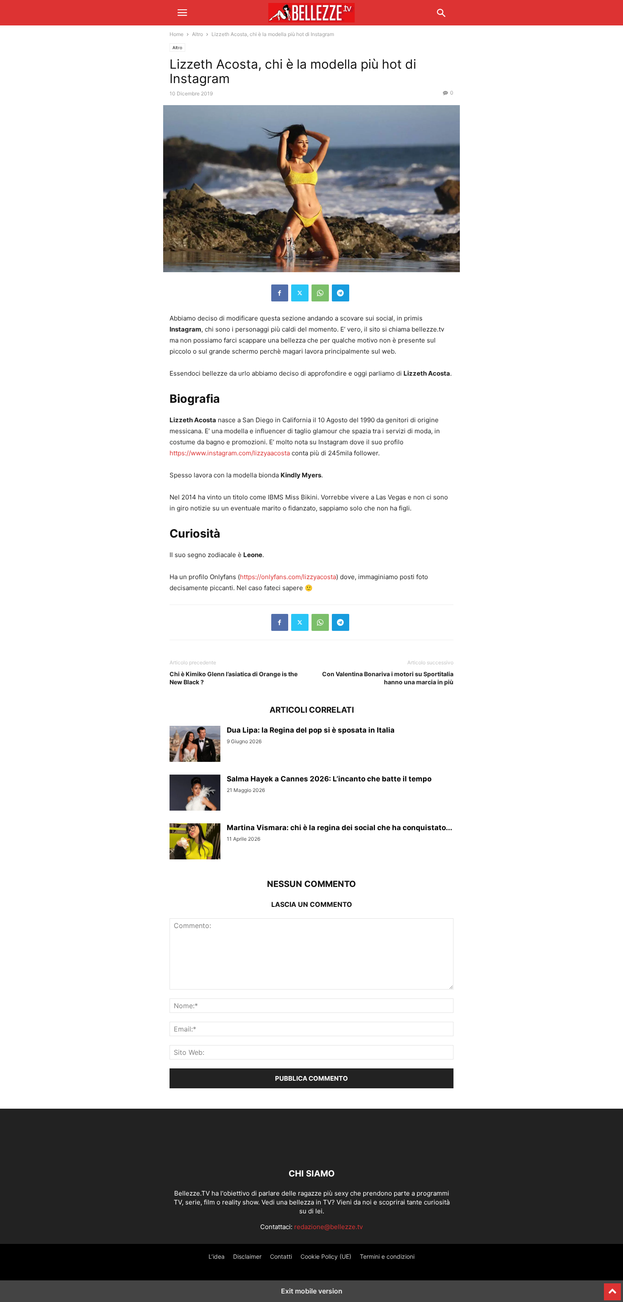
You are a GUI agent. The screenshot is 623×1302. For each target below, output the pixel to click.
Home (177, 34)
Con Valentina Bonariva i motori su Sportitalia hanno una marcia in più (387, 678)
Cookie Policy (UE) (325, 1256)
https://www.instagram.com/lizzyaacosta (230, 453)
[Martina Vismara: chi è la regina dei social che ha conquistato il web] (195, 842)
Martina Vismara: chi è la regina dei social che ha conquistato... (339, 827)
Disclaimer (247, 1256)
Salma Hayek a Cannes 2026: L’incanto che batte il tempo (329, 779)
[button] (182, 12)
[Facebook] (279, 292)
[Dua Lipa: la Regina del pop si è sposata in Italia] (195, 745)
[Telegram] (340, 292)
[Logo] (311, 1148)
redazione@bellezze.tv (328, 1227)
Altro (197, 34)
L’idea (217, 1256)
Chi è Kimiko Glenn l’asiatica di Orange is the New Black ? (234, 678)
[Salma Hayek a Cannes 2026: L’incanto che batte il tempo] (195, 794)
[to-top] (612, 1288)
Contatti (281, 1256)
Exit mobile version (311, 1291)
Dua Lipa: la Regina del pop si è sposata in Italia (311, 730)
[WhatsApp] (320, 292)
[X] (300, 292)
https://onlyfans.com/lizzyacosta (288, 577)
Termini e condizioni (387, 1256)
